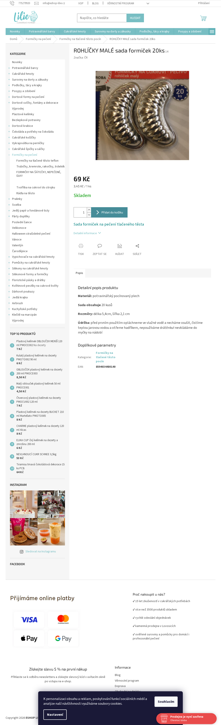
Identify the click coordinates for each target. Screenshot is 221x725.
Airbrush (17, 303)
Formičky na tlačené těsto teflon (37, 161)
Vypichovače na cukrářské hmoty (33, 257)
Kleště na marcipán (24, 315)
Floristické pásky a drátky (28, 280)
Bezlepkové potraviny (26, 120)
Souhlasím (166, 701)
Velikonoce (19, 228)
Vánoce (17, 239)
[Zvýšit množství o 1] (89, 209)
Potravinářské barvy (25, 68)
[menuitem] (15, 31)
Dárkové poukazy (23, 291)
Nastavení (55, 714)
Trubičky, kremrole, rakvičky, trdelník (40, 166)
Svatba (16, 205)
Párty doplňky (21, 216)
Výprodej (18, 109)
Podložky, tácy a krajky (27, 85)
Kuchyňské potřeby (24, 309)
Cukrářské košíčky (24, 137)
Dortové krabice (22, 126)
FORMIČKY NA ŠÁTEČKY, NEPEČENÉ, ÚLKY (38, 174)
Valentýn (17, 245)
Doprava (120, 686)
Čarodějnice (20, 251)
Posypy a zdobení (23, 91)
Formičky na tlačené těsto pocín (37, 182)
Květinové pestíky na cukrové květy (35, 286)
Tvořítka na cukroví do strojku (35, 187)
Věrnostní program (127, 681)
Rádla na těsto (25, 193)
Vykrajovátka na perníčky (28, 143)
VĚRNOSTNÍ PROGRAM (120, 3)
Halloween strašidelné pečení (31, 234)
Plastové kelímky (23, 114)
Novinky (17, 62)
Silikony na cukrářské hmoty (30, 268)
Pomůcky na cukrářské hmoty (31, 263)
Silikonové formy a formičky (30, 274)
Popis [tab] (79, 273)
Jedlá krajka (20, 297)
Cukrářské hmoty (23, 74)
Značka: (81, 58)
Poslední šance (22, 222)
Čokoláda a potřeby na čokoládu (33, 132)
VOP (81, 3)
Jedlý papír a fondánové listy (30, 210)
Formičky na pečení (24, 155)
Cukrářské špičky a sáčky (28, 149)
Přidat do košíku (112, 212)
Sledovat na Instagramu (40, 551)
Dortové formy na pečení (28, 97)
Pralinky (17, 199)
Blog (95, 3)
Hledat (135, 18)
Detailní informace (85, 233)
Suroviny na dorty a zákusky (30, 80)
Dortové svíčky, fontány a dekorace (35, 103)
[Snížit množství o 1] (89, 214)
